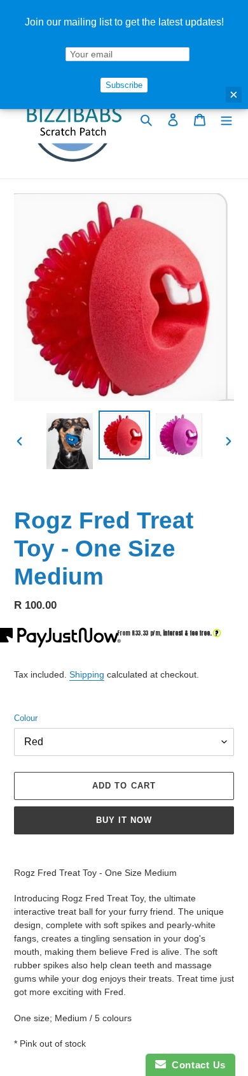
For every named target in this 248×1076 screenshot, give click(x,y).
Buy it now (124, 820)
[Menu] (226, 119)
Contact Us (196, 1064)
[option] (70, 441)
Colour (26, 718)
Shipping (86, 674)
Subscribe (124, 85)
